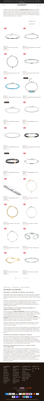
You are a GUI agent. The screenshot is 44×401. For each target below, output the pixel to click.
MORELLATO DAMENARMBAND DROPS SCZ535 (32, 97)
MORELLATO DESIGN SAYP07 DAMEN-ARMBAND (10, 272)
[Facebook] (33, 368)
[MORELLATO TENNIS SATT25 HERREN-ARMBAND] (12, 36)
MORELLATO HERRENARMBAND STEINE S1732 (12, 97)
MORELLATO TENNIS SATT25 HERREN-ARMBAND (10, 48)
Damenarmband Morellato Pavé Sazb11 (30, 223)
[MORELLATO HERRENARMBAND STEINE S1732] (12, 86)
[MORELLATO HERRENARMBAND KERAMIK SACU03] (12, 161)
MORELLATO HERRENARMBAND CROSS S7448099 (11, 198)
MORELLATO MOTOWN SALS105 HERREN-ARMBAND (31, 272)
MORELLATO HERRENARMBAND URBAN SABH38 (30, 173)
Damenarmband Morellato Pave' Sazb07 (11, 247)
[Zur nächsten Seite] (28, 278)
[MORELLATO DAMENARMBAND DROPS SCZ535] (32, 86)
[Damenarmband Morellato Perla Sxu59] (32, 186)
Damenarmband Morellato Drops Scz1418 (11, 223)
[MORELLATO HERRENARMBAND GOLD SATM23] (32, 36)
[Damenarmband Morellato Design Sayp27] (32, 236)
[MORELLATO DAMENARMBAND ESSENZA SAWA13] (12, 110)
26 (25, 278)
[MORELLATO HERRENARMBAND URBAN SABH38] (32, 161)
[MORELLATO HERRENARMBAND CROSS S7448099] (12, 186)
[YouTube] (33, 371)
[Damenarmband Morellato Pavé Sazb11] (32, 212)
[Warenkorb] (40, 5)
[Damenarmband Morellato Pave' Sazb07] (12, 236)
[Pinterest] (38, 368)
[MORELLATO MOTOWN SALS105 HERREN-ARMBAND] (32, 260)
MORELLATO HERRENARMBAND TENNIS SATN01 (11, 148)
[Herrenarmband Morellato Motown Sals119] (32, 61)
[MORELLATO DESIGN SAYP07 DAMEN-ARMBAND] (12, 260)
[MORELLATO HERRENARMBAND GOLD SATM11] (32, 135)
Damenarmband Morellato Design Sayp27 (31, 247)
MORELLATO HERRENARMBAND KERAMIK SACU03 (11, 173)
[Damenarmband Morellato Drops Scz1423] (12, 61)
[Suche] (37, 5)
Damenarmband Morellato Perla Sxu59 (30, 197)
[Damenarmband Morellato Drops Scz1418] (12, 212)
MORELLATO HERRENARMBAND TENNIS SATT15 (30, 122)
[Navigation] (4, 5)
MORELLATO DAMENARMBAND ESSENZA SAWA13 (11, 122)
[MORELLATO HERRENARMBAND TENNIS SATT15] (32, 110)
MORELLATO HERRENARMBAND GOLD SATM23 (31, 47)
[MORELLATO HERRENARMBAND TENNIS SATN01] (12, 135)
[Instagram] (35, 368)
